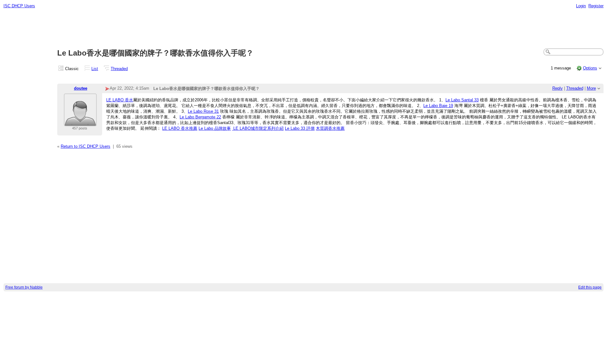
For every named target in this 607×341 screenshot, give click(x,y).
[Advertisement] (303, 29)
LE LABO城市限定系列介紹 (258, 128)
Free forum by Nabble (24, 287)
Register (596, 5)
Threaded (119, 68)
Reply (557, 88)
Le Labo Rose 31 (203, 111)
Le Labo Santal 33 (462, 100)
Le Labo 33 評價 (300, 128)
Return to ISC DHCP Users (85, 146)
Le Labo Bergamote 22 (200, 117)
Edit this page (590, 287)
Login (581, 5)
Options (590, 68)
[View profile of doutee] (80, 122)
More (591, 88)
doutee (80, 88)
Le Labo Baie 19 (438, 105)
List (94, 68)
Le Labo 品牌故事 (215, 128)
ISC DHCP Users (19, 5)
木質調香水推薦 (330, 128)
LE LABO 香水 (119, 100)
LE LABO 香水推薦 (179, 128)
